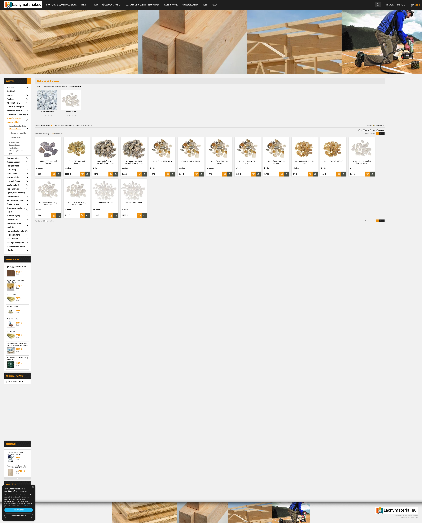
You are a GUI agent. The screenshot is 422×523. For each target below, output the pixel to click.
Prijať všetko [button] (19, 510)
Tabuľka (379, 125)
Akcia (367, 130)
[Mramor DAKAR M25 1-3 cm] (305, 148)
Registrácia (401, 5)
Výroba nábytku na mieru (112, 4)
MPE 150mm (11, 294)
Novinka (381, 130)
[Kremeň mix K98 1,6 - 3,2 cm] (219, 148)
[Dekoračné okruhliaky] (47, 100)
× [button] (33, 487)
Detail (17, 274)
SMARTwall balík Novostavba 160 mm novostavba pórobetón (17, 344)
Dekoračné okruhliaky (47, 111)
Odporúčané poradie (83, 125)
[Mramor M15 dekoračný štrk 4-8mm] (48, 190)
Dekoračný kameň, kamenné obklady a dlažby (142, 4)
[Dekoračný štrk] (71, 100)
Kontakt (84, 4)
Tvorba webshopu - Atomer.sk (408, 517)
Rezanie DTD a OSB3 (171, 4)
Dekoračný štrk (71, 111)
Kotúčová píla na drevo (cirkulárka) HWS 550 (15, 453)
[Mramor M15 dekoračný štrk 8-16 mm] (77, 190)
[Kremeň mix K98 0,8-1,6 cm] (191, 148)
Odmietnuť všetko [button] (19, 516)
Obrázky (369, 125)
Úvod (38, 86)
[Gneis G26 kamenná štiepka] (77, 148)
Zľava (374, 130)
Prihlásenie (390, 5)
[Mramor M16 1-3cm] (105, 190)
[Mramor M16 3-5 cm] (134, 190)
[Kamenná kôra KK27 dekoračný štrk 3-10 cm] (134, 148)
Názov (48, 125)
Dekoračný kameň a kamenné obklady (55, 86)
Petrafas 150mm (12, 306)
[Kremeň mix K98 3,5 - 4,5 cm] (276, 148)
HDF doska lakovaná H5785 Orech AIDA (16, 267)
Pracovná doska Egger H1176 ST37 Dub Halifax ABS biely (17, 467)
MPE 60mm (11, 331)
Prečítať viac (26, 506)
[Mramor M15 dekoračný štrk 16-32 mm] (362, 148)
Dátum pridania (66, 125)
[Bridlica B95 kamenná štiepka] (48, 148)
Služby (205, 4)
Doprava (95, 4)
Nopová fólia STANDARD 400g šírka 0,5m (17, 358)
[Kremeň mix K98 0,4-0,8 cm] (162, 148)
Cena (55, 125)
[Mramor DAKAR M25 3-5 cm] (333, 148)
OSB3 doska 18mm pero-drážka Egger (15, 281)
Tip (361, 130)
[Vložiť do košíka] (53, 174)
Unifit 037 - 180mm (13, 319)
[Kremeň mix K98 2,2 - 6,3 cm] (248, 148)
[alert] (18, 503)
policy (214, 4)
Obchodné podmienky (190, 4)
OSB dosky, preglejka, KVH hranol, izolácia (60, 4)
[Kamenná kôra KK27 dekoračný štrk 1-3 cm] (105, 148)
